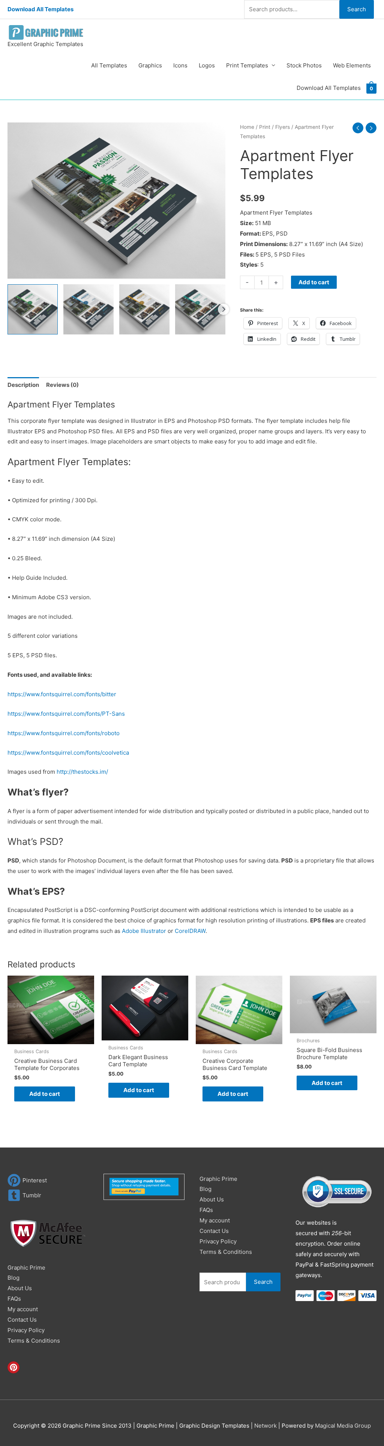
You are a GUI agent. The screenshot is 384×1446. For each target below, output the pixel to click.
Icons (180, 65)
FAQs (14, 1298)
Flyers (282, 127)
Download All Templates (41, 9)
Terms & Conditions (34, 1340)
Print (264, 127)
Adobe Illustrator (144, 930)
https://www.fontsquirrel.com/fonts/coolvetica (68, 752)
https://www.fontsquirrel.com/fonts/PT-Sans (66, 713)
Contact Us (22, 1319)
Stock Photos (304, 65)
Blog (14, 1277)
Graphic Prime (26, 1267)
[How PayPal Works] (144, 1186)
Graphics (150, 65)
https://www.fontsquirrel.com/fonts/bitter (62, 694)
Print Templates (247, 65)
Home (247, 127)
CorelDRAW (190, 930)
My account (23, 1309)
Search (356, 9)
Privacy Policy (26, 1330)
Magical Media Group (343, 1425)
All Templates (109, 65)
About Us (20, 1288)
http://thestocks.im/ (82, 771)
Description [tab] (23, 384)
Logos (207, 65)
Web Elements (352, 65)
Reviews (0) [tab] (62, 384)
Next (223, 309)
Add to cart (313, 282)
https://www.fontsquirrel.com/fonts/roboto (64, 733)
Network (265, 1425)
